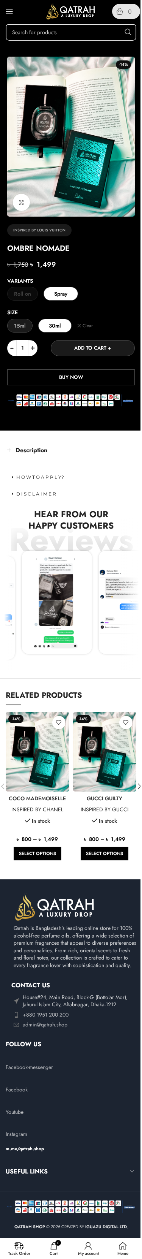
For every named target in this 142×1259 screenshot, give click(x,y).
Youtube (14, 1112)
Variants (20, 281)
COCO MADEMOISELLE (37, 798)
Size (12, 312)
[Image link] (55, 907)
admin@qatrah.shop (45, 1024)
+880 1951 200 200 (46, 1014)
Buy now (71, 377)
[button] (71, 477)
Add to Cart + (92, 348)
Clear (88, 326)
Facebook (17, 1089)
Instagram (16, 1134)
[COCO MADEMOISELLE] (37, 752)
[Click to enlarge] (21, 202)
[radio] (22, 294)
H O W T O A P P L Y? (40, 477)
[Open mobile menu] (9, 11)
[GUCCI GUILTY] (104, 752)
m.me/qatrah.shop (25, 1148)
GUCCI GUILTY (104, 798)
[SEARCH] (128, 32)
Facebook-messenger (29, 1067)
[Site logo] (71, 10)
